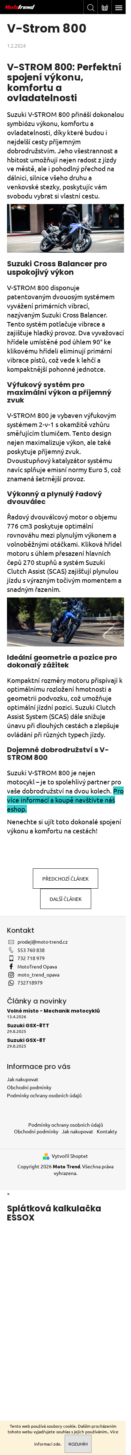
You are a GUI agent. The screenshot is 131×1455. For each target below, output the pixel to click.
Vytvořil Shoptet (70, 1156)
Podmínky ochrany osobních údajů (44, 1095)
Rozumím (78, 1444)
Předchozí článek (65, 878)
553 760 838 (31, 950)
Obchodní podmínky (29, 1087)
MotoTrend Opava (37, 966)
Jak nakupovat (22, 1079)
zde (56, 1444)
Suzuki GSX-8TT (28, 1025)
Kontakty (107, 1131)
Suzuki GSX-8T (26, 1040)
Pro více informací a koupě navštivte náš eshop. (65, 799)
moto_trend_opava (38, 974)
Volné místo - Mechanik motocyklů (53, 1011)
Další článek (66, 899)
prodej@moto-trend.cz (42, 941)
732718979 (30, 982)
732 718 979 (31, 958)
